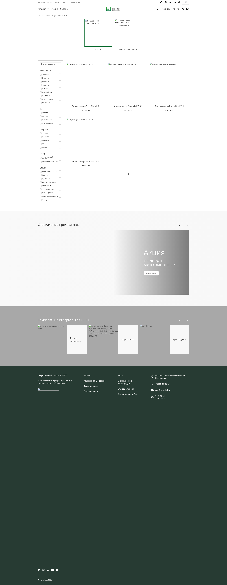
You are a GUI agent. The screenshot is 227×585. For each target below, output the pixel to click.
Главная (41, 16)
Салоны (64, 8)
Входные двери (52, 16)
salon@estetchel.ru (162, 390)
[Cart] (185, 2)
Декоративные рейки (127, 394)
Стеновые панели (126, 389)
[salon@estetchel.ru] (152, 390)
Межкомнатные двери (94, 381)
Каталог (42, 8)
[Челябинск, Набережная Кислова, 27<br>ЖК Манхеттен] (152, 377)
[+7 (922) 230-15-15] (152, 384)
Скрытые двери (91, 386)
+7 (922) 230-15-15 (162, 384)
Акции (55, 8)
